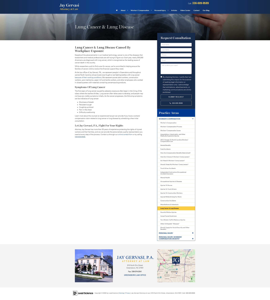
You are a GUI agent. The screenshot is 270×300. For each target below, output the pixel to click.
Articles (174, 10)
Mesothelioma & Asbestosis (169, 204)
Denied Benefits (165, 145)
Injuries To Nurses (166, 185)
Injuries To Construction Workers (171, 193)
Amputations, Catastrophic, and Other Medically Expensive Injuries (172, 135)
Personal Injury (166, 233)
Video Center (185, 10)
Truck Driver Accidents (168, 168)
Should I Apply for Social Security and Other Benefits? (174, 228)
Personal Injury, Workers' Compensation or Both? (170, 238)
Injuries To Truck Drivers (168, 189)
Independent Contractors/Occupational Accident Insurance (173, 173)
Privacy (127, 293)
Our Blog (206, 10)
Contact (197, 10)
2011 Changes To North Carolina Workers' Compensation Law (174, 140)
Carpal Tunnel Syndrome (168, 216)
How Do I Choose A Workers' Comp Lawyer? (175, 157)
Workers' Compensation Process (171, 126)
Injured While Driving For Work (171, 197)
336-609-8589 (177, 103)
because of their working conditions (88, 77)
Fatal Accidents (165, 149)
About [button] (123, 10)
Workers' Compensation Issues (170, 130)
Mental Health (165, 177)
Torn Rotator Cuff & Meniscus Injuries (172, 220)
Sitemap (121, 293)
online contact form (125, 134)
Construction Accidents (168, 200)
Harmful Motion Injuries (168, 212)
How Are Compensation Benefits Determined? (175, 153)
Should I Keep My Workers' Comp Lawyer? (174, 164)
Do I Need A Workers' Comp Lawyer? (172, 160)
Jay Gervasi (69, 7)
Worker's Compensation (169, 119)
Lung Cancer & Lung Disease (169, 208)
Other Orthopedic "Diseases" (169, 224)
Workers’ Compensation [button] (140, 10)
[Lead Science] (83, 293)
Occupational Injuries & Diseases (171, 181)
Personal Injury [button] (160, 10)
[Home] (116, 11)
